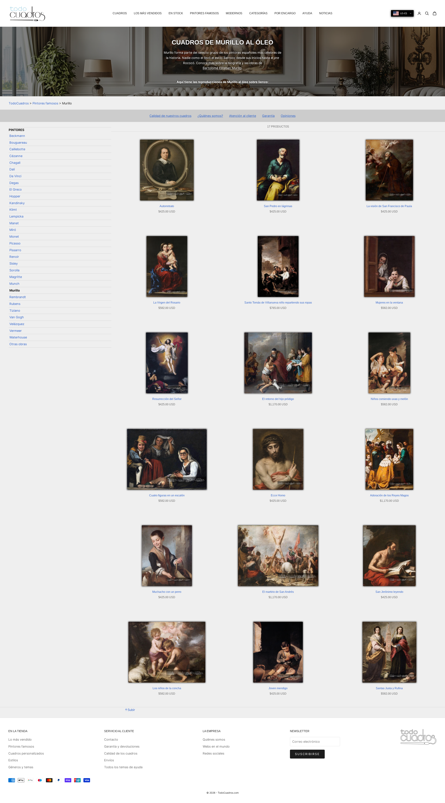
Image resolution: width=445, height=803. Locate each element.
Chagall (14, 163)
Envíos (109, 760)
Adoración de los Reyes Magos (389, 495)
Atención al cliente (242, 116)
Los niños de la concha (167, 688)
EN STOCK (176, 13)
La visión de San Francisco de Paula (389, 206)
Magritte (15, 277)
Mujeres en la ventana (389, 302)
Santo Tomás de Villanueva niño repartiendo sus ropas (278, 302)
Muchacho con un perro (166, 591)
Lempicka (16, 216)
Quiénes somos (214, 739)
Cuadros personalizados (26, 753)
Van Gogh (16, 317)
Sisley (13, 263)
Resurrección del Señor (166, 399)
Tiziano (14, 310)
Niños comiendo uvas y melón (389, 399)
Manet (14, 223)
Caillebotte (17, 149)
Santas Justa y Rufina (389, 688)
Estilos (13, 760)
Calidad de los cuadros (120, 753)
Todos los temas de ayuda (123, 767)
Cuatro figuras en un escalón (167, 495)
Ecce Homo (278, 495)
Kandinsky (17, 203)
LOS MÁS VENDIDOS (148, 13)
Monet (14, 236)
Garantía (268, 116)
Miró (12, 230)
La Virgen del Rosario (166, 302)
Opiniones (288, 116)
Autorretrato (167, 206)
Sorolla (14, 270)
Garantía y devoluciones (121, 746)
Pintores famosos (45, 103)
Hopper (14, 196)
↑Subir (130, 710)
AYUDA (307, 13)
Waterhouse (18, 337)
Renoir (14, 257)
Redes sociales (213, 753)
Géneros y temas (20, 767)
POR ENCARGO (285, 13)
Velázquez (16, 324)
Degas (14, 183)
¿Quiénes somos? (210, 116)
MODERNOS (234, 13)
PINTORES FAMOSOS (204, 13)
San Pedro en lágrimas (278, 206)
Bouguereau (18, 142)
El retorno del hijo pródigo (278, 399)
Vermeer (15, 331)
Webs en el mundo (216, 746)
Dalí (12, 169)
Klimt (13, 209)
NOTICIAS (325, 13)
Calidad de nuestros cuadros (170, 116)
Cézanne (15, 156)
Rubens (14, 304)
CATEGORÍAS (258, 13)
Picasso (15, 243)
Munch (14, 283)
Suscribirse (307, 754)
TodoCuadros (19, 103)
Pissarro (15, 250)
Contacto (111, 739)
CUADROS (120, 13)
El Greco (15, 189)
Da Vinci (15, 176)
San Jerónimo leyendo (389, 591)
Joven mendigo (278, 688)
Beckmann (17, 136)
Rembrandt (17, 297)
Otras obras (18, 344)
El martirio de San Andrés (278, 591)
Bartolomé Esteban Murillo (222, 68)
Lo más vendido (20, 739)
